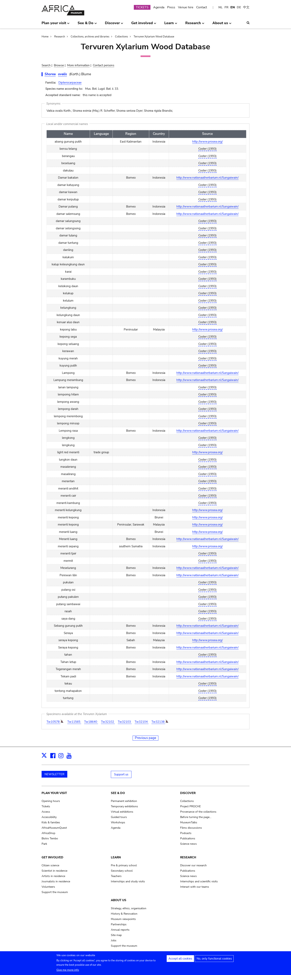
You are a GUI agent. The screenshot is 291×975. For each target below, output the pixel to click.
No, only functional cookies (214, 959)
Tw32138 (158, 722)
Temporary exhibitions (124, 806)
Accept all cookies (180, 959)
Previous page (145, 738)
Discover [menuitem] (112, 25)
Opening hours (51, 801)
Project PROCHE (190, 806)
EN (232, 7)
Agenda (158, 7)
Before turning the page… (195, 817)
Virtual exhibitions (122, 812)
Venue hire (185, 7)
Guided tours (119, 817)
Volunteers (48, 887)
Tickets (46, 806)
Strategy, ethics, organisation (128, 908)
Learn (116, 857)
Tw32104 (141, 722)
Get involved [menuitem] (142, 25)
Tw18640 (91, 722)
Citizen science (50, 865)
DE (239, 7)
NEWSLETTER (54, 774)
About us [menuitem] (220, 25)
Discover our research (193, 865)
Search (46, 65)
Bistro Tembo (50, 838)
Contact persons (103, 65)
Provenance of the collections (198, 812)
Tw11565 (74, 722)
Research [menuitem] (193, 25)
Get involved (52, 857)
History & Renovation (124, 914)
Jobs (113, 940)
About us (118, 900)
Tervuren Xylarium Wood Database (154, 36)
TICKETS (142, 7)
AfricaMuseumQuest (54, 828)
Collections (121, 36)
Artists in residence (53, 876)
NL (220, 7)
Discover (188, 793)
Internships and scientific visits (199, 881)
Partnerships (118, 924)
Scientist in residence (54, 871)
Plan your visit (54, 793)
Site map (116, 935)
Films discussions (191, 828)
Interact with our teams (194, 887)
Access (46, 812)
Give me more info (67, 969)
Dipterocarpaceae (70, 83)
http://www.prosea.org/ (207, 142)
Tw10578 (53, 722)
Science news (188, 844)
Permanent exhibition (124, 801)
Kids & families (51, 822)
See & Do (118, 793)
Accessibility (49, 817)
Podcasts (185, 833)
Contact (201, 7)
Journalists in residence (56, 881)
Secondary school (122, 871)
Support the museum (55, 892)
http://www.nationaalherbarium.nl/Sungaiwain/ (207, 178)
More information (78, 65)
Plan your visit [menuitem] (54, 25)
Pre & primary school (124, 865)
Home (45, 36)
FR (226, 7)
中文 (246, 7)
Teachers (116, 876)
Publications (187, 838)
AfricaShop (48, 833)
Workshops (118, 822)
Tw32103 (125, 722)
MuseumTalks (188, 822)
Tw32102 (108, 722)
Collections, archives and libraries (90, 36)
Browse (59, 65)
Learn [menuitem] (169, 25)
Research (59, 36)
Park (44, 844)
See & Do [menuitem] (85, 25)
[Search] (248, 23)
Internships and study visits (128, 881)
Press (171, 7)
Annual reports (120, 930)
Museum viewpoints (123, 919)
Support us (121, 774)
